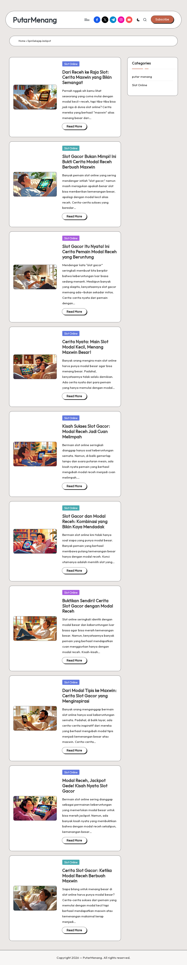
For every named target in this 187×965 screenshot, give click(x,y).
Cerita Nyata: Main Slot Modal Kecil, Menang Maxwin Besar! (85, 347)
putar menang (142, 76)
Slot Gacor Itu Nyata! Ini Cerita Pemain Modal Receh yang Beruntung (89, 251)
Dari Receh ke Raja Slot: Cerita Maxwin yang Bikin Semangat (87, 77)
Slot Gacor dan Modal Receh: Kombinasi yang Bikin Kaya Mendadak (85, 521)
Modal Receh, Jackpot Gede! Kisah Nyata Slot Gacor (85, 786)
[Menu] (86, 19)
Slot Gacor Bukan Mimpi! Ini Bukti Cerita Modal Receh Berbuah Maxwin (89, 162)
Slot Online (71, 64)
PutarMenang (35, 20)
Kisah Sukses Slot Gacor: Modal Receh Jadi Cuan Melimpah (86, 431)
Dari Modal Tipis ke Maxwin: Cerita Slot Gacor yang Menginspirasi (89, 696)
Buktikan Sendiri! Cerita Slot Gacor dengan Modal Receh (87, 606)
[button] (162, 19)
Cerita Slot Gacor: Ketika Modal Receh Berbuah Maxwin (87, 876)
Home (22, 41)
